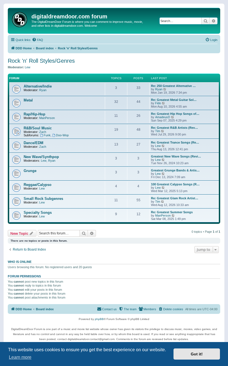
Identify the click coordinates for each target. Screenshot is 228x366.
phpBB (99, 319)
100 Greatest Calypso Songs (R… (175, 184)
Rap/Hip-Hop (34, 114)
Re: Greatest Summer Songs (172, 212)
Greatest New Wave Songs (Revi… (176, 156)
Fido (158, 103)
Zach (42, 132)
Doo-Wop (62, 135)
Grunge (30, 171)
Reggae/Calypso (37, 185)
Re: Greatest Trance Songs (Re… (175, 142)
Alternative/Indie (38, 86)
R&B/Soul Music (38, 128)
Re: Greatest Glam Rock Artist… (174, 198)
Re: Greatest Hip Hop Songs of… (175, 113)
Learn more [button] (20, 357)
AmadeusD (162, 117)
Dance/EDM (33, 143)
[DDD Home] (20, 18)
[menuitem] (37, 40)
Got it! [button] (197, 354)
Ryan (42, 90)
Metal (28, 100)
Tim (157, 131)
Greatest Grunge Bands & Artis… (175, 170)
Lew (27, 67)
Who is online (19, 261)
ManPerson (47, 118)
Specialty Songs (38, 212)
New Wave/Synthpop (41, 157)
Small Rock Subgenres (43, 199)
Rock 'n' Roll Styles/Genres (41, 61)
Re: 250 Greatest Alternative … (173, 86)
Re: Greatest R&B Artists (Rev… (174, 127)
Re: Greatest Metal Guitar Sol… (174, 99)
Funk (47, 135)
